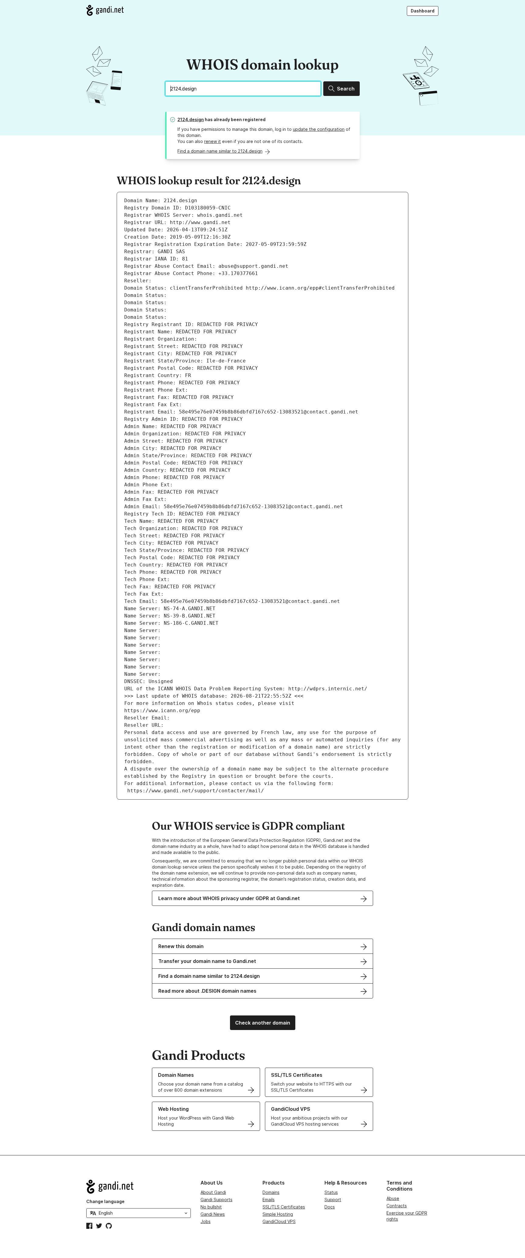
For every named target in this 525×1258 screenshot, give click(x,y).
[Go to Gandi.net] (105, 10)
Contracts (396, 1205)
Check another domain (262, 1023)
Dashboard (422, 10)
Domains (271, 1192)
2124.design (190, 119)
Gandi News (213, 1214)
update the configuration (319, 129)
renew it (212, 141)
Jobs (206, 1221)
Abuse (392, 1198)
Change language (105, 1201)
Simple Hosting (277, 1214)
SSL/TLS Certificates (283, 1206)
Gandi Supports (216, 1199)
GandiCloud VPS (279, 1221)
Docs (329, 1206)
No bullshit (211, 1206)
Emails (268, 1199)
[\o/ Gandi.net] (138, 1187)
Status (331, 1192)
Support (332, 1199)
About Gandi (213, 1192)
